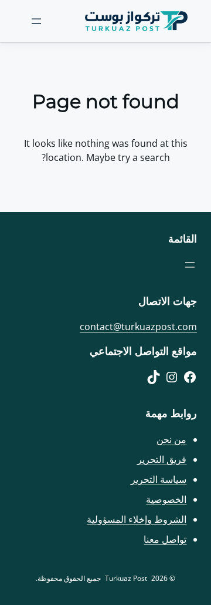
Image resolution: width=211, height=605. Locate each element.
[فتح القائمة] (36, 21)
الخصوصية (166, 499)
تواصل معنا (165, 539)
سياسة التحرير (158, 479)
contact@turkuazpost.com (138, 326)
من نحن (171, 439)
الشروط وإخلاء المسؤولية (136, 519)
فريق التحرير (161, 459)
